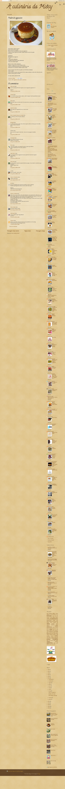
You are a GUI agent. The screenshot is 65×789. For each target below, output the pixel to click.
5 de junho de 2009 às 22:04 (15, 91)
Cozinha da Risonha (51, 188)
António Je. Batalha (13, 193)
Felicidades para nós (54, 493)
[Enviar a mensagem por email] (17, 78)
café (12, 79)
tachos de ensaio (50, 506)
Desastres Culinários (51, 314)
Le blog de (49, 606)
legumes (48, 633)
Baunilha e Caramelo (51, 401)
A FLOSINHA (50, 244)
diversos (48, 629)
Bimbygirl (12, 122)
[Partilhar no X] (19, 78)
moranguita (12, 138)
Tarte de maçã (53, 760)
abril (50, 689)
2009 (49, 706)
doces (18, 79)
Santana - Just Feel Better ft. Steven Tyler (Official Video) (54, 239)
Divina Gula (49, 446)
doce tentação (50, 107)
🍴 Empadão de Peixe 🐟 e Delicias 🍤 (54, 197)
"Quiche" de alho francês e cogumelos (54, 231)
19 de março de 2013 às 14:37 (15, 180)
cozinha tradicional (55, 627)
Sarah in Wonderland (14, 177)
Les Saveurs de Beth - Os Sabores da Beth (52, 587)
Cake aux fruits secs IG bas (52, 596)
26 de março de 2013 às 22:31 (15, 203)
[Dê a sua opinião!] (18, 78)
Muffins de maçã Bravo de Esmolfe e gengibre (52, 296)
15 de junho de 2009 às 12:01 (15, 173)
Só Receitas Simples (51, 279)
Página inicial (27, 231)
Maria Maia (12, 161)
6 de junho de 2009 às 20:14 (15, 119)
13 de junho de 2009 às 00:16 (15, 167)
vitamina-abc (50, 336)
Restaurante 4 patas (51, 469)
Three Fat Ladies (50, 396)
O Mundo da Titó (50, 536)
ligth (52, 633)
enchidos (53, 630)
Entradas (49, 616)
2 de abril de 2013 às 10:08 (14, 217)
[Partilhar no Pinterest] (21, 78)
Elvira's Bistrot (50, 416)
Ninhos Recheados (53, 315)
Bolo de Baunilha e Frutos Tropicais (54, 403)
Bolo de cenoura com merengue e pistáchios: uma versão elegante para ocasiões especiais (52, 150)
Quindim (53, 222)
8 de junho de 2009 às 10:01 (15, 150)
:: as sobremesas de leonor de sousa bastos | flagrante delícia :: (52, 146)
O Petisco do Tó (54, 410)
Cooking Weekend (51, 540)
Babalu (11, 100)
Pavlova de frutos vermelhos (53, 353)
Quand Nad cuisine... (51, 582)
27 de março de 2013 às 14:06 (15, 210)
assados (54, 620)
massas (54, 634)
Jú (10, 171)
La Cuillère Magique (51, 595)
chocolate (52, 623)
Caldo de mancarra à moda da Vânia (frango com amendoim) (52, 398)
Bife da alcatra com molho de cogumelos (54, 735)
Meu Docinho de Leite (51, 409)
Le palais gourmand (51, 562)
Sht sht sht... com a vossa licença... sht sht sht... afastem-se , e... (54, 376)
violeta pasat (12, 213)
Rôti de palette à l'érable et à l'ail (54, 601)
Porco (54, 617)
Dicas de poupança (53, 508)
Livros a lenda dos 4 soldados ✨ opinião (54, 109)
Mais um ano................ (54, 755)
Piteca (11, 145)
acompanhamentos (54, 618)
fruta (57, 631)
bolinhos (51, 622)
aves (57, 620)
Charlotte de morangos (54, 368)
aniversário (53, 619)
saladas (48, 641)
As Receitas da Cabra (51, 299)
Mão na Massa (50, 521)
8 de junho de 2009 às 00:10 (15, 141)
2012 (49, 701)
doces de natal (55, 629)
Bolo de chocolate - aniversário (54, 740)
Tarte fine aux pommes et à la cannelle (52, 548)
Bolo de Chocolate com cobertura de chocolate (54, 441)
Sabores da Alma (51, 248)
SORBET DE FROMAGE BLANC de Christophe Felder (52, 579)
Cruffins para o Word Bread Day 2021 (54, 205)
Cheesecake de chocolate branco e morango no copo (52, 155)
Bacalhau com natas (52, 694)
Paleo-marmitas (54, 470)
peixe (53, 638)
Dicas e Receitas (50, 538)
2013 (49, 678)
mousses (52, 636)
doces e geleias (49, 630)
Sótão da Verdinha (51, 329)
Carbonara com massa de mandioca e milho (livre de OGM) (54, 309)
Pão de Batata (54, 280)
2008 (49, 708)
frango (54, 631)
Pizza (51, 617)
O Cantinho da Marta (51, 115)
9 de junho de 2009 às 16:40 (15, 158)
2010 (49, 704)
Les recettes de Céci (51, 592)
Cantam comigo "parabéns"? (54, 390)
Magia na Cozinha (51, 344)
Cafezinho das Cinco (51, 491)
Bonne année (50, 607)
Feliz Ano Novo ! (54, 417)
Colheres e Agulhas (51, 366)
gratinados (53, 632)
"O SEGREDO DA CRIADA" (54, 190)
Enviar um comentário (13, 226)
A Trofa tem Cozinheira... (52, 484)
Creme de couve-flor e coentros (51, 246)
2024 (49, 669)
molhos (56, 636)
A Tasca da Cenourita (51, 373)
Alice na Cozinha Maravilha (52, 461)
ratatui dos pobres (51, 388)
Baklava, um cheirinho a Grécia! (54, 330)
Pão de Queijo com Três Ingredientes (54, 216)
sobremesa (24, 79)
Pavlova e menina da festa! (54, 500)
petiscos (56, 638)
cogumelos (48, 624)
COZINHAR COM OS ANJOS (52, 158)
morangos (48, 637)
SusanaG (11, 94)
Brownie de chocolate (54, 140)
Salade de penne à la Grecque (52, 592)
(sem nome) (53, 729)
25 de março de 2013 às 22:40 (15, 190)
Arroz (47, 613)
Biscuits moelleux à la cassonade (54, 564)
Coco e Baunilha (50, 154)
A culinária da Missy (29, 7)
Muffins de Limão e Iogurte (54, 175)
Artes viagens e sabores (52, 181)
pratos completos (52, 639)
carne (48, 624)
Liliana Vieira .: (12, 153)
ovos (47, 638)
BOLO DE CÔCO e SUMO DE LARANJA (54, 515)
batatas (50, 621)
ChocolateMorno (50, 351)
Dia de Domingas (51, 173)
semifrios (56, 641)
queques (52, 640)
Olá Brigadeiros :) (54, 485)
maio (50, 687)
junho (50, 686)
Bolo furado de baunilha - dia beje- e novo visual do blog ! (54, 715)
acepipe (48, 618)
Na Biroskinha (50, 95)
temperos (50, 644)
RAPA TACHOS (50, 203)
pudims (21, 79)
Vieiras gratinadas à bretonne (54, 719)
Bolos (54, 613)
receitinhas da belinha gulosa (51, 138)
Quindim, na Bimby (54, 182)
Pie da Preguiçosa (54, 448)
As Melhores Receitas (51, 359)
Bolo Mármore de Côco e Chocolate (54, 345)
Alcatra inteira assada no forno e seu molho (54, 745)
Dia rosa (50, 614)
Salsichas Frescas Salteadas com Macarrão (52, 105)
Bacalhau (50, 613)
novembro (51, 679)
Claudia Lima (12, 108)
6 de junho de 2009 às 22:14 (15, 134)
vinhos (54, 644)
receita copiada (55, 640)
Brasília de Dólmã (51, 431)
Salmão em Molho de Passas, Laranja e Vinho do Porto (54, 464)
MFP (57, 616)
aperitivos (56, 619)
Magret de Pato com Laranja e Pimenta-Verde (54, 323)
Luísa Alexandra (50, 103)
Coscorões (53, 522)
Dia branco (53, 614)
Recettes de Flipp (51, 599)
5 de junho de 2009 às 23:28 (15, 104)
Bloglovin (53, 425)
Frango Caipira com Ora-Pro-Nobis (54, 530)
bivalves (48, 622)
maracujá (48, 634)
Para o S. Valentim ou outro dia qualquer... (54, 456)
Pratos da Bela (50, 122)
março (50, 691)
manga (57, 633)
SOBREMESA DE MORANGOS (54, 167)
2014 (49, 676)
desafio (48, 628)
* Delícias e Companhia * (52, 454)
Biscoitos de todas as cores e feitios (54, 300)
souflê (57, 643)
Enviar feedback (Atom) (15, 233)
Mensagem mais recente (13, 231)
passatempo (50, 638)
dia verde (56, 628)
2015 (49, 674)
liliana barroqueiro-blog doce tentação (16, 115)
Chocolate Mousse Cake (54, 266)
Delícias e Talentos (51, 476)
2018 (49, 673)
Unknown (12, 220)
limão (54, 633)
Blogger (39, 773)
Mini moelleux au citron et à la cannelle (52, 584)
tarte (48, 644)
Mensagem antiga (40, 231)
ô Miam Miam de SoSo (52, 577)
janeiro (50, 699)
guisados (57, 632)
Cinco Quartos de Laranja (52, 130)
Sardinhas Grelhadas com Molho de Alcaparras (54, 98)
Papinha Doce (50, 196)
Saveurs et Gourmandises (52, 551)
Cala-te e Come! (50, 439)
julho (50, 684)
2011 (48, 703)
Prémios (57, 617)
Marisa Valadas (13, 207)
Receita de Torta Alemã (54, 433)
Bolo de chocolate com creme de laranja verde (54, 289)
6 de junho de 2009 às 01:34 (15, 112)
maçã (57, 634)
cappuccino (15, 79)
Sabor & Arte (50, 514)
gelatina (48, 632)
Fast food (54, 616)
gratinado (50, 632)
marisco (51, 634)
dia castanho (53, 628)
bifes (57, 621)
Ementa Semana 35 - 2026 (54, 117)
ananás (50, 619)
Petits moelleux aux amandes (52, 560)
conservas (52, 624)
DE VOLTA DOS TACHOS (52, 424)
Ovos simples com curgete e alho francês (54, 258)
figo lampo (49, 294)
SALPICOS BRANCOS (51, 381)
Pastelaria (48, 617)
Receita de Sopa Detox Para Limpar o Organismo (54, 361)
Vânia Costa (12, 86)
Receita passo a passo (51, 529)
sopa (54, 643)
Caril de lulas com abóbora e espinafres (54, 132)
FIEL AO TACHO (50, 166)
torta (52, 644)
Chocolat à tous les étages (52, 559)
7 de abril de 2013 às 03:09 (14, 224)
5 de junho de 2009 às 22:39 (15, 97)
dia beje (50, 628)
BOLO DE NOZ (54, 159)
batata (48, 621)
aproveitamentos (49, 620)
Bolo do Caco (53, 750)
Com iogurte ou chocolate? (54, 383)
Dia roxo (57, 614)
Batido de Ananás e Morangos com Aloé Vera (54, 274)
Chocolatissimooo (51, 499)
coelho (57, 623)
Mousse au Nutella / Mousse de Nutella (52, 589)
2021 (49, 671)
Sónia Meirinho (50, 272)
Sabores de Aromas (51, 321)
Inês (11, 183)
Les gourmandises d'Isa (52, 570)
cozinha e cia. (50, 214)
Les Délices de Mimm (51, 547)
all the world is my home (52, 237)
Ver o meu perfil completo (53, 27)
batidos (53, 621)
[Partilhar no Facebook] (20, 78)
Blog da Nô (49, 264)
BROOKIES (54, 571)
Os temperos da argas (51, 306)
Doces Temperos (50, 287)
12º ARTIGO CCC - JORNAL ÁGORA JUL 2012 (54, 479)
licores (51, 633)
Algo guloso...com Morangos (52, 211)
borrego (54, 622)
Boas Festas (54, 337)
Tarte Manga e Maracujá (53, 695)
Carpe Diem (50, 541)
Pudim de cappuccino (52, 692)
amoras (48, 619)
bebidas (55, 621)
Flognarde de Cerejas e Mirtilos (54, 124)
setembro (50, 681)
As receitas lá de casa (51, 257)
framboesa (51, 631)
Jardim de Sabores (51, 222)
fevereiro (50, 697)
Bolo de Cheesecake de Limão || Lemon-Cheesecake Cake (54, 252)
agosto (50, 682)
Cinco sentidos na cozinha (52, 229)
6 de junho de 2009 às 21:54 (15, 127)
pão (49, 640)
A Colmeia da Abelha (51, 210)
